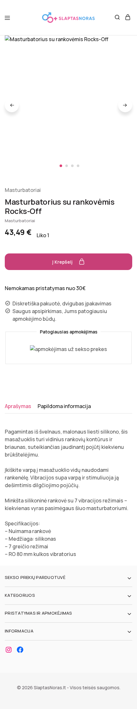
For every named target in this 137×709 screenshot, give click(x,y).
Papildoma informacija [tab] (64, 406)
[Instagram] (8, 650)
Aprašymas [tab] (18, 406)
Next (125, 105)
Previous (12, 105)
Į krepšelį (63, 262)
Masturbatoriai (23, 190)
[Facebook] (20, 650)
